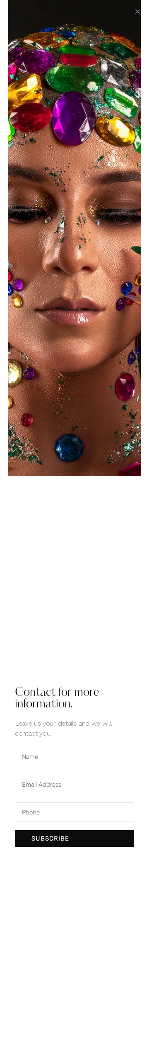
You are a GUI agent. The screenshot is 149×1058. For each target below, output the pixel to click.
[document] (74, 529)
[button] (138, 11)
